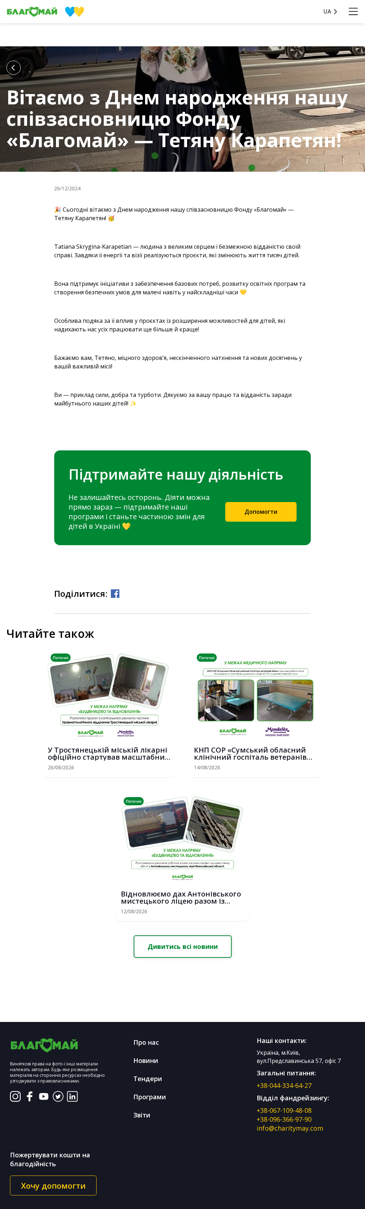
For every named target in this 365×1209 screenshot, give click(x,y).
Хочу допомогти (53, 1185)
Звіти (141, 1115)
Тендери (147, 1078)
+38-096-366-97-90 (284, 1119)
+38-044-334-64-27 (284, 1085)
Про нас (146, 1042)
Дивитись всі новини (183, 946)
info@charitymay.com (290, 1128)
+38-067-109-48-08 (284, 1110)
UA (327, 11)
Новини (145, 1060)
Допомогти (261, 512)
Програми (149, 1096)
